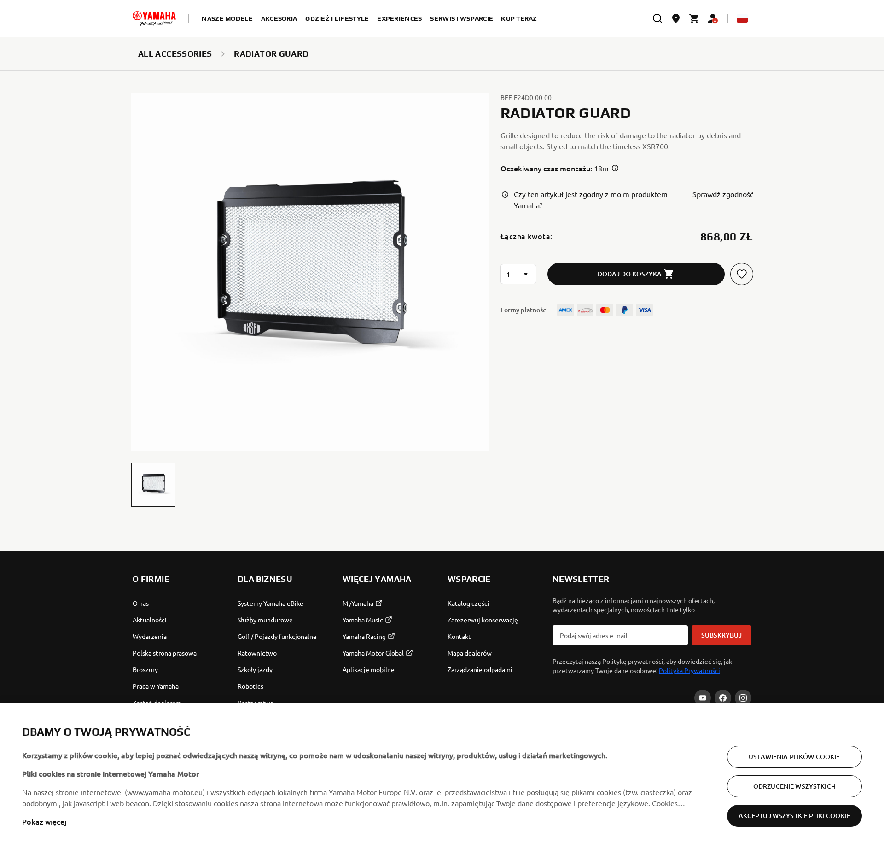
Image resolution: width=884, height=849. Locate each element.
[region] (442, 776)
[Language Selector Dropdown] (742, 18)
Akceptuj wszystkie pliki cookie (794, 815)
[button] (153, 485)
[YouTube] (702, 698)
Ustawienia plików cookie (794, 756)
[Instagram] (743, 698)
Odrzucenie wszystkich (794, 786)
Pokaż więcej (44, 821)
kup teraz (519, 18)
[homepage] (154, 18)
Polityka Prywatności (689, 670)
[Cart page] (694, 18)
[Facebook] (723, 698)
